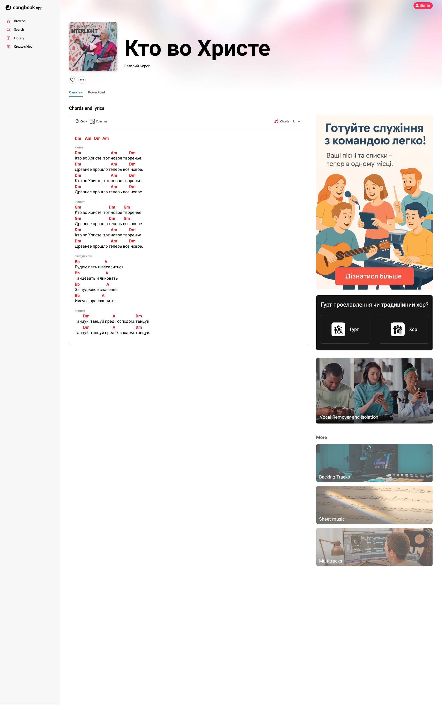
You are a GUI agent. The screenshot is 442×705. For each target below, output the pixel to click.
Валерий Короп (137, 66)
